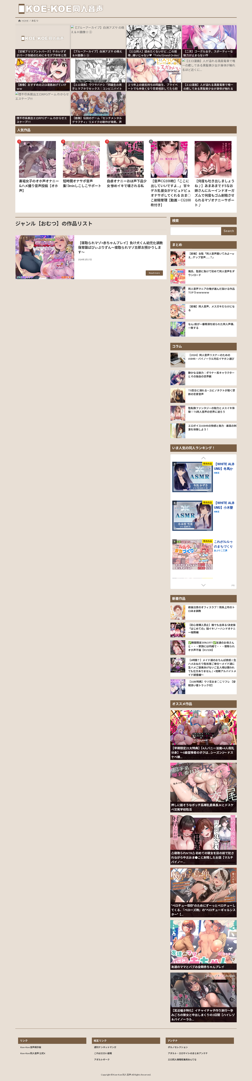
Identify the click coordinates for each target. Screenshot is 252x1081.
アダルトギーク (102, 1059)
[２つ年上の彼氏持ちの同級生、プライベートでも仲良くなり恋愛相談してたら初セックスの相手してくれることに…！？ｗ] (154, 66)
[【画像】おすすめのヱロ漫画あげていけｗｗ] (42, 66)
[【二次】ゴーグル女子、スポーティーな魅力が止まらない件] (209, 32)
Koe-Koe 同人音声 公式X (32, 1053)
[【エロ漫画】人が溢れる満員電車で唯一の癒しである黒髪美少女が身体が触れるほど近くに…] (209, 66)
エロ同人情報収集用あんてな (182, 1059)
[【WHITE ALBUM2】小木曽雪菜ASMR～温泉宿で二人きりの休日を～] (192, 516)
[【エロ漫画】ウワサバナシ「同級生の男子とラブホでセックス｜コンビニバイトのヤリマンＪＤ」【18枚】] (98, 66)
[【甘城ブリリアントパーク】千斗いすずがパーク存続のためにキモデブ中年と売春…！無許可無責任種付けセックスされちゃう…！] (42, 32)
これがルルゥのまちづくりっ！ (223, 546)
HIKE (216, 472)
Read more (154, 273)
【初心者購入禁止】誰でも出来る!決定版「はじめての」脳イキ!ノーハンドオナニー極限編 (212, 628)
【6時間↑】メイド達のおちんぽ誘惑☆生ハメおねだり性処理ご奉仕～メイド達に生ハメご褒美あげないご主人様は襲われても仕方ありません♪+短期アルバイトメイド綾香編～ (212, 667)
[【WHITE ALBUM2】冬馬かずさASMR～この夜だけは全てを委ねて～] (192, 477)
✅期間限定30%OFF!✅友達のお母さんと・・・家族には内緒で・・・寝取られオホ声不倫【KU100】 (211, 646)
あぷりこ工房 (220, 550)
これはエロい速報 (103, 1053)
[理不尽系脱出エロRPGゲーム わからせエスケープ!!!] (42, 99)
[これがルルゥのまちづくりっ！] (192, 555)
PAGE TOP (243, 1045)
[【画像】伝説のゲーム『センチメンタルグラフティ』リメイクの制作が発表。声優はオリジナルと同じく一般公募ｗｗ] (98, 99)
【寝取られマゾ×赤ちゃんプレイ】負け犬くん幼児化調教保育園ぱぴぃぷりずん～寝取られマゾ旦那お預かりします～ (120, 247)
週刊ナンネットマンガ (105, 1047)
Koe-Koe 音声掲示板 (30, 1047)
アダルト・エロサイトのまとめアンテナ (188, 1053)
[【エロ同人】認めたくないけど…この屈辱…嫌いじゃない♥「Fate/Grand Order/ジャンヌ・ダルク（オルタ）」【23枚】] (154, 32)
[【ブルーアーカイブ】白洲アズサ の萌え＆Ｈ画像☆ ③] (98, 32)
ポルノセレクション (178, 1047)
